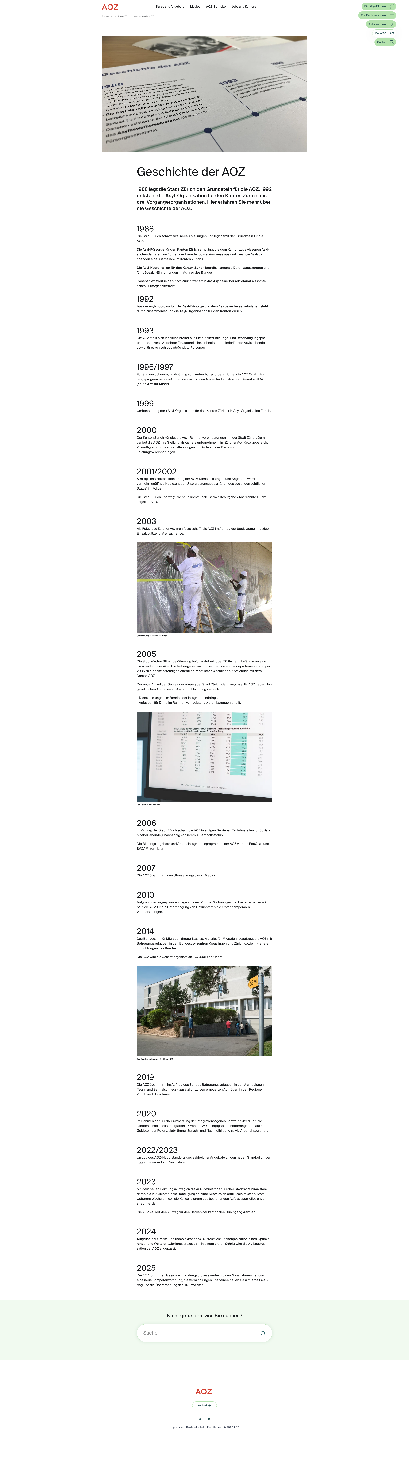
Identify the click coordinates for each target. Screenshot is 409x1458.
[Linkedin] (209, 1419)
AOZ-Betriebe (216, 6)
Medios (195, 6)
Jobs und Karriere (244, 6)
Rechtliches (214, 1427)
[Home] (110, 7)
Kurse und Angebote (170, 6)
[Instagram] (200, 1419)
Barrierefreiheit (195, 1427)
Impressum (177, 1427)
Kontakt (202, 1405)
